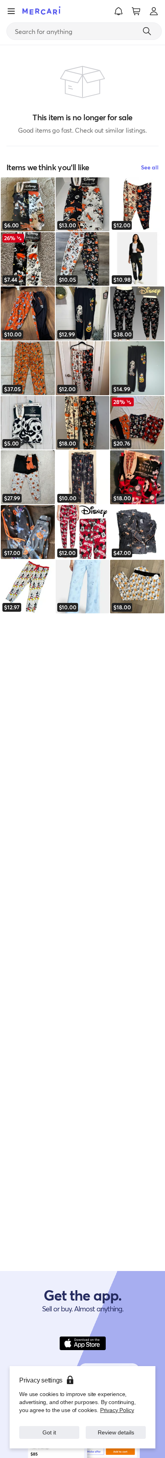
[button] (119, 11)
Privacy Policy (117, 1410)
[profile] (154, 11)
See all (150, 167)
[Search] (147, 31)
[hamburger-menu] (11, 11)
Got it (49, 1432)
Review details (116, 1432)
